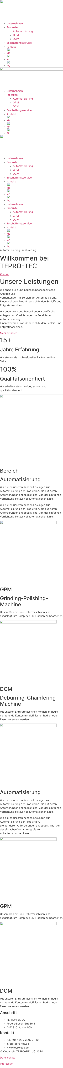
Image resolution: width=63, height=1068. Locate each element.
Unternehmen (14, 23)
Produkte (12, 27)
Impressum (6, 1063)
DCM (16, 38)
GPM (16, 35)
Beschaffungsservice (19, 42)
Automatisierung (23, 31)
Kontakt (11, 46)
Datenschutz (7, 1057)
